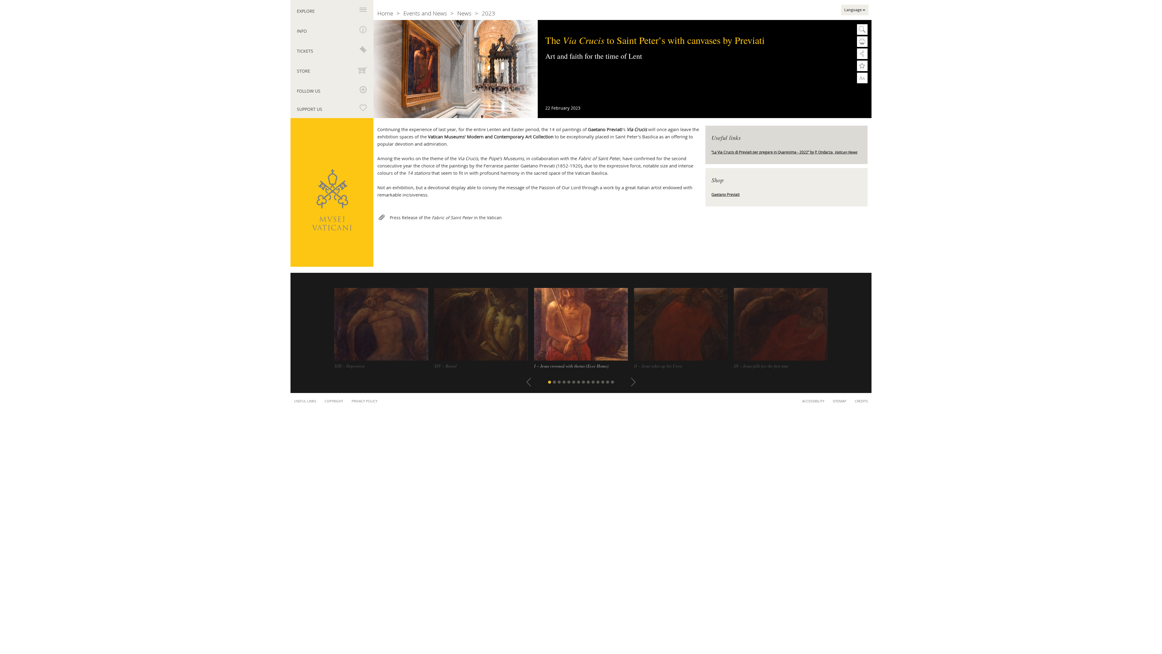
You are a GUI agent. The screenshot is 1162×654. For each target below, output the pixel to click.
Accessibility (813, 401)
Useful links (305, 401)
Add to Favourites (862, 66)
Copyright (334, 401)
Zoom (862, 77)
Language (853, 10)
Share (862, 53)
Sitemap (839, 401)
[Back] (528, 382)
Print (862, 41)
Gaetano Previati (725, 194)
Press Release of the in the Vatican (446, 217)
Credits (861, 401)
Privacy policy (364, 401)
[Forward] (633, 382)
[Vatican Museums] (332, 199)
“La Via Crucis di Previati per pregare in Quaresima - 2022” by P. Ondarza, (784, 152)
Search (862, 29)
